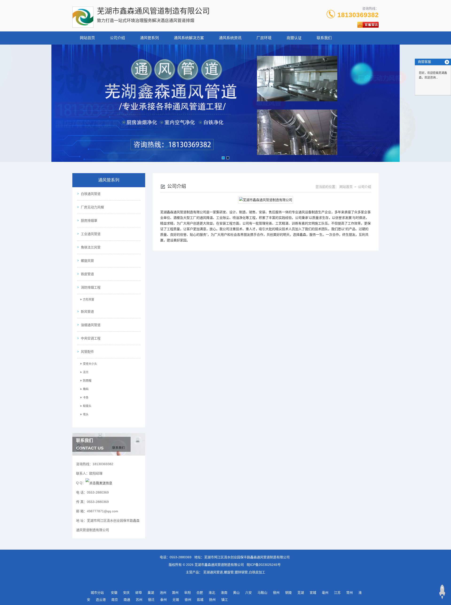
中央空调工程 (91, 338)
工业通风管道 (91, 234)
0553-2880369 (180, 557)
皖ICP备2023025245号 (264, 565)
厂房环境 (264, 38)
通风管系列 (149, 38)
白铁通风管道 (91, 194)
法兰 (86, 372)
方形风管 (88, 299)
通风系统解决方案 (189, 38)
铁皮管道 (87, 274)
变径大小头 (90, 363)
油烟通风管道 (91, 325)
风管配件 (87, 352)
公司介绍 (117, 38)
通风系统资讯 (230, 38)
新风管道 (87, 311)
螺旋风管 (87, 261)
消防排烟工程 (91, 287)
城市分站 (97, 592)
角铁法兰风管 (91, 247)
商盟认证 (294, 38)
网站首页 (87, 38)
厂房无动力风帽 (92, 207)
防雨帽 (87, 380)
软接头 (87, 406)
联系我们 (324, 38)
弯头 (86, 414)
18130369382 (358, 15)
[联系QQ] (99, 483)
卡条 (86, 397)
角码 (86, 389)
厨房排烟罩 (89, 220)
